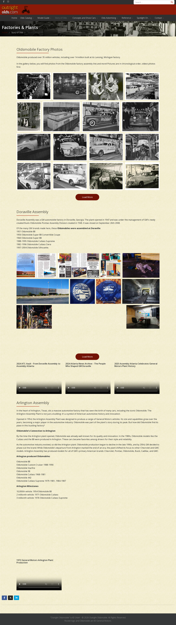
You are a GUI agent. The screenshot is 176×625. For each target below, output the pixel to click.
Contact (158, 17)
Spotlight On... (143, 17)
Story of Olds (61, 17)
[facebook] (3, 1)
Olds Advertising (108, 17)
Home (14, 17)
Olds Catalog (26, 17)
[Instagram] (8, 1)
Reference (126, 17)
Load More (87, 197)
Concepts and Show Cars (84, 17)
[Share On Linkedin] (16, 598)
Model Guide (43, 17)
